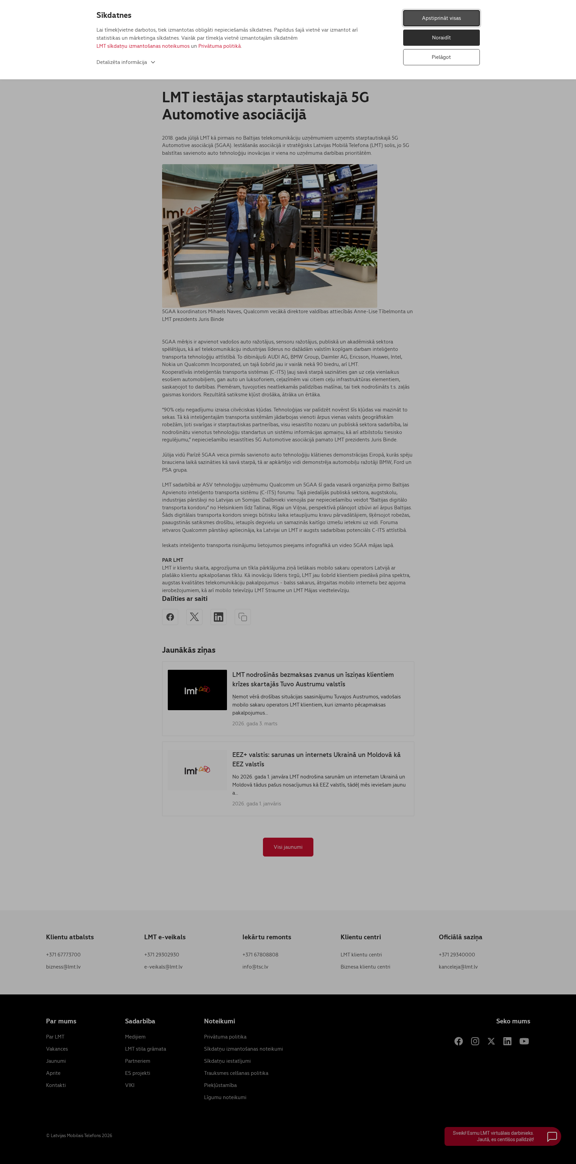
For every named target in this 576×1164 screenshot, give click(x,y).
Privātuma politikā (219, 46)
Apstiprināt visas (441, 18)
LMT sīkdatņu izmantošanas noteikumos (143, 46)
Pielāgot (441, 57)
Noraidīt (441, 37)
